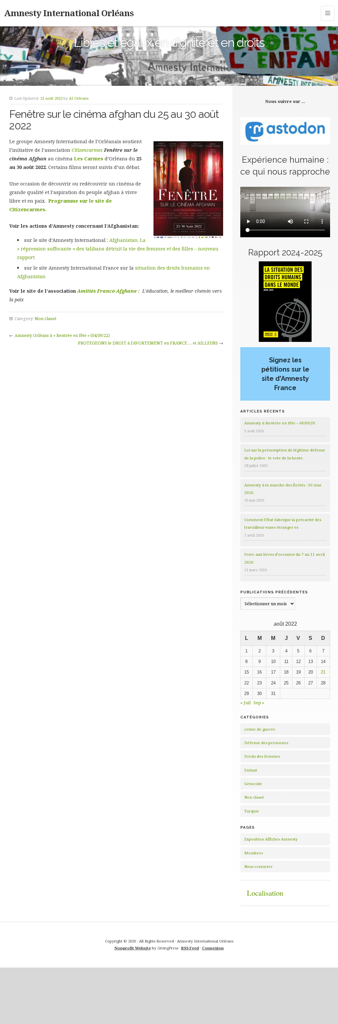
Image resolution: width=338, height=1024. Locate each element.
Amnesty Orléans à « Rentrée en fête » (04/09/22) (62, 335)
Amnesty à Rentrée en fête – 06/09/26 (279, 422)
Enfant (250, 770)
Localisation (265, 893)
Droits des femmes (262, 756)
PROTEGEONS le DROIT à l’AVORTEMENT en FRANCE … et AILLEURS (148, 343)
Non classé (45, 318)
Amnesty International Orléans (69, 13)
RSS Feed (190, 947)
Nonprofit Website (133, 947)
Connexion (213, 947)
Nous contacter (258, 866)
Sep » (259, 703)
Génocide (253, 783)
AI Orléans (78, 98)
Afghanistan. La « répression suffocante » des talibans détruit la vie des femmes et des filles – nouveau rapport (118, 248)
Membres (253, 852)
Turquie (251, 811)
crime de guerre (259, 729)
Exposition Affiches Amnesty (271, 839)
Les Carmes (88, 158)
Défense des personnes (266, 742)
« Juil (245, 703)
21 (323, 672)
